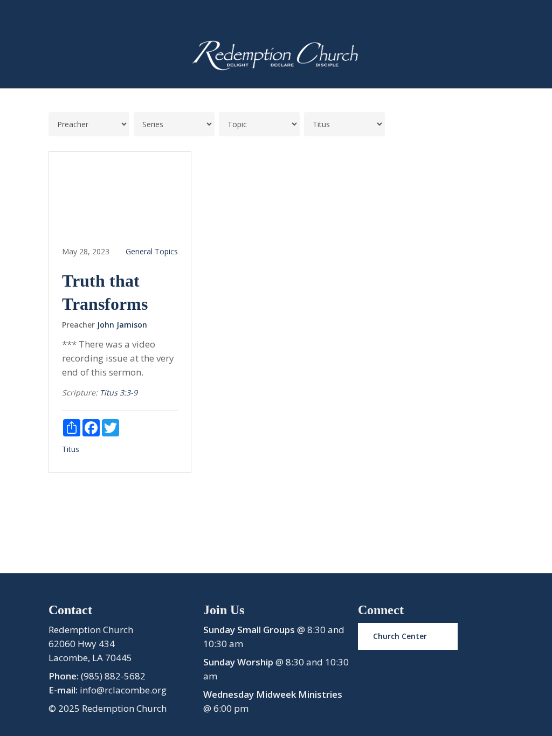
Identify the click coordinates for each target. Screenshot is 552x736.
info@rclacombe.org (123, 690)
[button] (408, 636)
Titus (70, 449)
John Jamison (122, 325)
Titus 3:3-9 (118, 392)
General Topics (152, 251)
